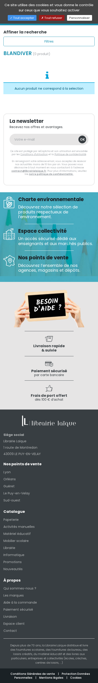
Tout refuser (53, 18)
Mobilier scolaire (16, 541)
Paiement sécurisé (18, 609)
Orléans (9, 479)
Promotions (12, 562)
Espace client (14, 623)
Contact (10, 630)
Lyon (7, 472)
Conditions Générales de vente (33, 674)
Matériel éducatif (17, 533)
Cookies (76, 678)
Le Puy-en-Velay (16, 493)
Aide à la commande (20, 602)
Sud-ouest (11, 500)
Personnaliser (79, 18)
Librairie (9, 548)
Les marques (13, 595)
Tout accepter (23, 18)
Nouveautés (13, 569)
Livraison (10, 616)
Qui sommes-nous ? (19, 588)
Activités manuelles (19, 526)
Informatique (13, 555)
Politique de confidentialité (70, 154)
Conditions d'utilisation (34, 154)
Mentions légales (51, 678)
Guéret (9, 486)
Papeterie (11, 519)
